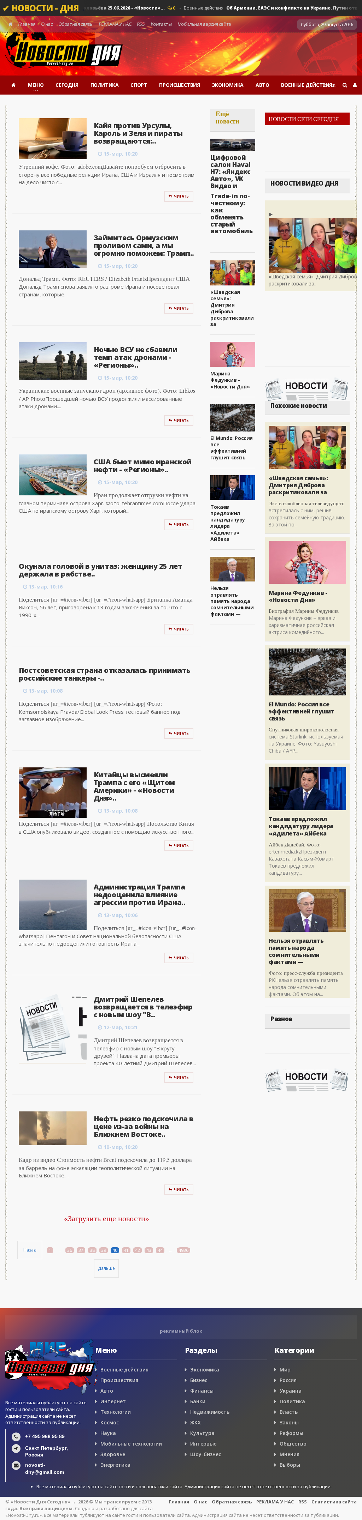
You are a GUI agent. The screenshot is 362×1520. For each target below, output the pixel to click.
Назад (29, 1250)
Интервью (203, 1443)
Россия (288, 1380)
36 (69, 1250)
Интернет (113, 1401)
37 (80, 1250)
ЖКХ (195, 1422)
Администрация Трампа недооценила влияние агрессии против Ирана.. (140, 894)
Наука (108, 1433)
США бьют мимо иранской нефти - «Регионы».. (143, 465)
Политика (292, 1401)
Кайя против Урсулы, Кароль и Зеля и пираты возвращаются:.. (138, 133)
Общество (293, 1443)
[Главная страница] (13, 85)
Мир (285, 1369)
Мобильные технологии (131, 1443)
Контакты (161, 24)
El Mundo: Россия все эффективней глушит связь (231, 448)
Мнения (289, 1454)
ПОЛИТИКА (104, 85)
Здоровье (112, 1454)
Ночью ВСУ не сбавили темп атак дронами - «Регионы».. (135, 357)
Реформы (291, 1433)
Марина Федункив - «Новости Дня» (230, 380)
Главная (27, 24)
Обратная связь (75, 24)
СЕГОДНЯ (67, 85)
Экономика (204, 1369)
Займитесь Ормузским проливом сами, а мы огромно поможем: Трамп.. (144, 245)
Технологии (115, 1412)
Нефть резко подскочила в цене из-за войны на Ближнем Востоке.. (144, 1126)
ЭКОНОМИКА (228, 85)
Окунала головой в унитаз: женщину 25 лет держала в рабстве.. (100, 570)
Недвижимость (209, 1412)
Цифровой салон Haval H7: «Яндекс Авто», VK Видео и (230, 171)
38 (92, 1250)
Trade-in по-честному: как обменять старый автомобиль (231, 213)
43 (148, 1250)
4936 (183, 1250)
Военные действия (124, 1369)
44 (160, 1250)
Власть (289, 1412)
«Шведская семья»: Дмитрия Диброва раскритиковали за (231, 308)
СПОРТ (138, 85)
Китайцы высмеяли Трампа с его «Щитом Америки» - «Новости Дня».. (134, 786)
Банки (197, 1401)
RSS (141, 24)
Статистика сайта (334, 1501)
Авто (106, 1390)
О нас (47, 24)
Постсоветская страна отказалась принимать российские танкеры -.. (105, 674)
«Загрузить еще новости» (106, 1218)
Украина (291, 1390)
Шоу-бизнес (205, 1454)
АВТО (262, 85)
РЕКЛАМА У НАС (115, 24)
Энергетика (115, 1464)
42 (137, 1250)
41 (126, 1250)
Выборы (290, 1464)
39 (103, 1250)
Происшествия (119, 1380)
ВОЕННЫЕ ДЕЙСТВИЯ (306, 85)
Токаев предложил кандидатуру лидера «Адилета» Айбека (227, 522)
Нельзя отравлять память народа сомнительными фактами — (231, 601)
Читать (181, 196)
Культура (202, 1433)
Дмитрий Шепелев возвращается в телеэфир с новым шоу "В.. (143, 1006)
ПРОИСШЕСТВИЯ (179, 85)
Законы (289, 1422)
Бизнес (198, 1380)
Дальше (106, 1268)
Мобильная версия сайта (204, 24)
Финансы (202, 1390)
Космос (109, 1422)
